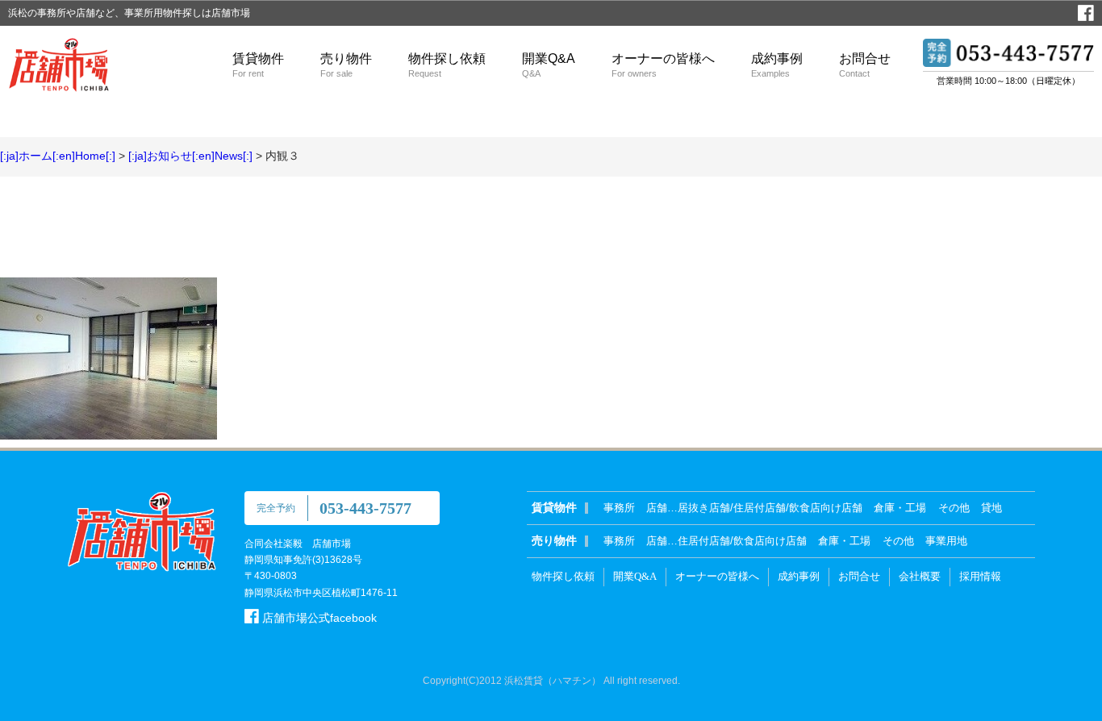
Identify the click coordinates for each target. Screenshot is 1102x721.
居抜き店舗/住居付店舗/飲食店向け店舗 (770, 508)
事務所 (619, 508)
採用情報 (980, 576)
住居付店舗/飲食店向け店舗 (742, 541)
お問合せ (865, 65)
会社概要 (920, 576)
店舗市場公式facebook (318, 617)
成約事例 (777, 65)
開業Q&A (548, 65)
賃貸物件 (258, 65)
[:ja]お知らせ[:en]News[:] (190, 155)
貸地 (991, 508)
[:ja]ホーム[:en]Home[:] (57, 155)
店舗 (656, 508)
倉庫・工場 (900, 508)
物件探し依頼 (447, 65)
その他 (954, 508)
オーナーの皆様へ (663, 65)
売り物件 (346, 65)
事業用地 (946, 541)
